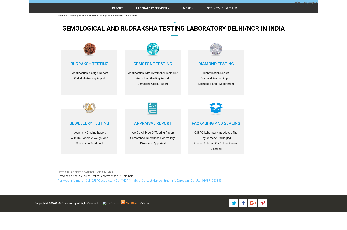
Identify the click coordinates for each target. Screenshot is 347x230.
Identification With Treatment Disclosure (152, 73)
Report (117, 8)
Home (61, 15)
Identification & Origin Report (89, 73)
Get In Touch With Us (222, 8)
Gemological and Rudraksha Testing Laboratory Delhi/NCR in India (102, 15)
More (187, 8)
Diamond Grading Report (216, 78)
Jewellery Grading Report (90, 132)
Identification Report (216, 73)
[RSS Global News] (129, 203)
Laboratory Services (152, 8)
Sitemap (145, 203)
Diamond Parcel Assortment (216, 84)
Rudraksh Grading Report (89, 78)
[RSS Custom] (111, 203)
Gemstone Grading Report (152, 78)
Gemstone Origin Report (153, 84)
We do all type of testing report (153, 132)
